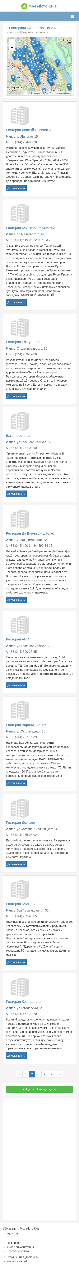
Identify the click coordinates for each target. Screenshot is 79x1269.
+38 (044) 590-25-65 (23, 651)
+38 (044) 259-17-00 (23, 354)
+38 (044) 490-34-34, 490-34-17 (30, 545)
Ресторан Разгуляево (23, 342)
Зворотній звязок (18, 1251)
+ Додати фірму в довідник (39, 1089)
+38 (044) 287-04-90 (23, 448)
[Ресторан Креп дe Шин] (20, 986)
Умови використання (20, 1247)
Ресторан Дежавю (20, 823)
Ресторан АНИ (17, 639)
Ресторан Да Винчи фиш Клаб (30, 533)
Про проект (14, 1242)
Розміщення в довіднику (22, 1257)
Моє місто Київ (42, 6)
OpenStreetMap (52, 93)
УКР (10, 1234)
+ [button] (12, 41)
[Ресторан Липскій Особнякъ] (20, 115)
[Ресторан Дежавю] (20, 807)
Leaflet (29, 93)
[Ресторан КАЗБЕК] (20, 889)
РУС (16, 1234)
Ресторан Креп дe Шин (24, 1002)
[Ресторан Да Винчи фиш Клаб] (20, 518)
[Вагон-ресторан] (20, 420)
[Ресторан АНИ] (20, 624)
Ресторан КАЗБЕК (20, 904)
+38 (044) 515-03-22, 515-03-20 (30, 240)
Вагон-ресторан (18, 436)
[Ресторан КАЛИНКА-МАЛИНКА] (20, 212)
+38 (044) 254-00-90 (23, 142)
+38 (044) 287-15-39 (23, 737)
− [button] (12, 47)
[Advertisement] (39, 1159)
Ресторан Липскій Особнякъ (28, 130)
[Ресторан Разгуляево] (20, 327)
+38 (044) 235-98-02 (23, 834)
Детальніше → (16, 188)
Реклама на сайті (18, 1261)
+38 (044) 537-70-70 (23, 1013)
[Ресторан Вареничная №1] (20, 710)
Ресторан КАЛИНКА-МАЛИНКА (30, 228)
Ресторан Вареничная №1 (27, 725)
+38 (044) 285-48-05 (23, 916)
